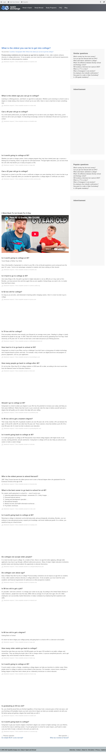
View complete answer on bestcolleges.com (27, 357)
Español (25, 2)
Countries (12, 52)
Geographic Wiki (20, 52)
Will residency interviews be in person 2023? (86, 67)
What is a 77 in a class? (80, 69)
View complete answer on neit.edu (25, 444)
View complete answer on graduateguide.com (28, 428)
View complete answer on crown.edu (25, 105)
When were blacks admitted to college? (85, 60)
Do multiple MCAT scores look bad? (12, 738)
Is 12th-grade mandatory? (81, 77)
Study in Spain (27, 7)
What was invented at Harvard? (59, 738)
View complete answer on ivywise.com (26, 61)
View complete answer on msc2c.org (25, 674)
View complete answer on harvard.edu (26, 484)
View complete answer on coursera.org (26, 731)
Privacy (98, 750)
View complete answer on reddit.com (25, 715)
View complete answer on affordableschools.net (28, 341)
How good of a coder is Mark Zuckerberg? (85, 75)
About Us (84, 750)
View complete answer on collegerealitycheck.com (29, 566)
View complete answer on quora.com (25, 299)
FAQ (60, 7)
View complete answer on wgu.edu (25, 165)
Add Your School (14, 2)
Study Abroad (38, 7)
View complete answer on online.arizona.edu (28, 179)
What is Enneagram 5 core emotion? (84, 71)
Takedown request (8, 61)
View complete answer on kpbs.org (25, 658)
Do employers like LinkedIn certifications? (85, 73)
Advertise (72, 750)
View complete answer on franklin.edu (26, 121)
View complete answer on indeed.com (26, 600)
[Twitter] (104, 2)
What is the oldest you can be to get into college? (40, 52)
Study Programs (51, 7)
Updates (103, 750)
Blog (65, 7)
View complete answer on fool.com (25, 371)
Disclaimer (91, 750)
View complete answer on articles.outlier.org (27, 285)
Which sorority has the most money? (84, 56)
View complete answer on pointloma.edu (26, 412)
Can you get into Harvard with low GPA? (85, 58)
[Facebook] (100, 2)
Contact (78, 750)
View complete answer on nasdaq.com (26, 524)
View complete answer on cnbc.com (25, 509)
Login (4, 2)
